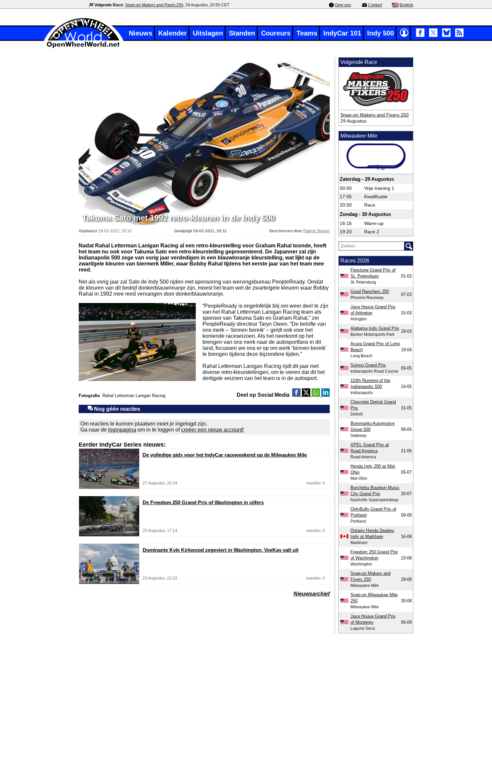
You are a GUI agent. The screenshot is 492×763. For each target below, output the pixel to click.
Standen (242, 33)
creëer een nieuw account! (212, 430)
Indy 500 (380, 33)
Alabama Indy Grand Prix (374, 328)
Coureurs (276, 33)
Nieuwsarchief (312, 594)
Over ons (343, 5)
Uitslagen (208, 33)
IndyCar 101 (342, 33)
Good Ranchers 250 (369, 291)
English (406, 5)
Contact (375, 5)
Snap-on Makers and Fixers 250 (154, 5)
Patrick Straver (316, 231)
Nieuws (140, 33)
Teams (307, 33)
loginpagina (122, 430)
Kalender (172, 33)
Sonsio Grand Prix (368, 365)
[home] (84, 47)
